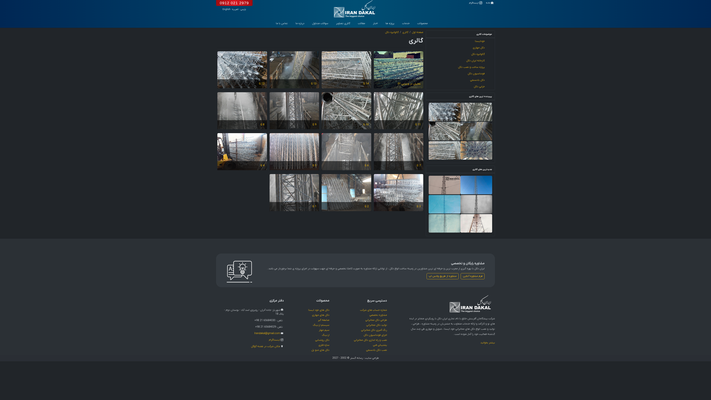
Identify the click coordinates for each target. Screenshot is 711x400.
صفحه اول (417, 32)
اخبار (375, 23)
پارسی (243, 9)
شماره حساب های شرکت (373, 310)
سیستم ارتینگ (321, 325)
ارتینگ (325, 335)
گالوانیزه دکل (478, 54)
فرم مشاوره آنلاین (473, 276)
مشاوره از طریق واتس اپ (443, 276)
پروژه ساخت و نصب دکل (471, 67)
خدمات (406, 23)
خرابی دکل (479, 86)
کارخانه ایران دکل (475, 60)
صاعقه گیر (323, 320)
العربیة (235, 9)
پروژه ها (389, 23)
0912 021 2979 (234, 3)
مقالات (361, 23)
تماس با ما (282, 23)
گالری (405, 32)
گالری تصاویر (343, 23)
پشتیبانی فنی (380, 345)
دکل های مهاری (320, 315)
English (226, 9)
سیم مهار (324, 330)
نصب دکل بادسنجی (376, 350)
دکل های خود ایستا (318, 310)
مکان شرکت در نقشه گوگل (265, 346)
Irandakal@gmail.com (267, 333)
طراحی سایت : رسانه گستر (364, 358)
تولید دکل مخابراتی (376, 325)
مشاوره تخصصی (378, 315)
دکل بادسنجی (477, 80)
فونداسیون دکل (476, 73)
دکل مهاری (479, 47)
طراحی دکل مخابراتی (376, 320)
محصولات (422, 23)
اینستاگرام (274, 340)
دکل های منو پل (320, 350)
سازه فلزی (323, 345)
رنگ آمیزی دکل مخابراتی (374, 330)
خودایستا (480, 41)
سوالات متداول (320, 23)
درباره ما (300, 23)
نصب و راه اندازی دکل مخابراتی (370, 340)
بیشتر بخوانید (487, 342)
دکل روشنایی (322, 340)
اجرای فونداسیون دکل (375, 335)
